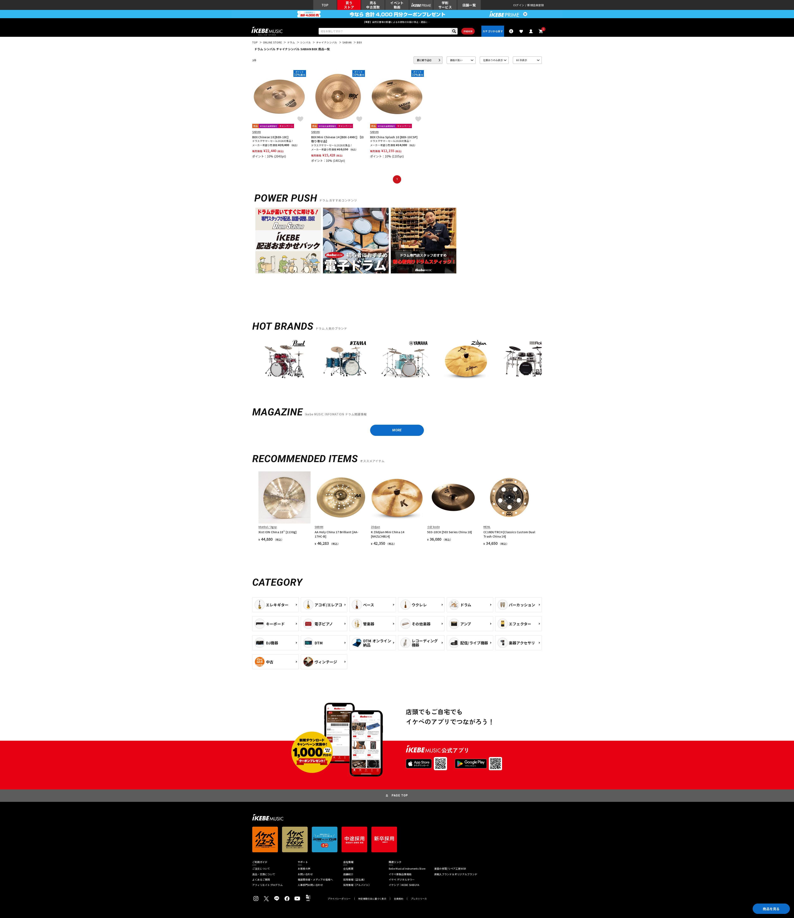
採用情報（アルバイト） (357, 884)
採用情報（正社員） (354, 879)
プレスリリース (419, 899)
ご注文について (261, 868)
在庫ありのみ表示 (493, 60)
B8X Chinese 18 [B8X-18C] (270, 137)
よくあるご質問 (261, 879)
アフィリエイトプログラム (267, 884)
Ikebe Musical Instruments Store (407, 868)
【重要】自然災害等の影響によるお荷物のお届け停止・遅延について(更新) (397, 22)
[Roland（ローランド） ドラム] (526, 361)
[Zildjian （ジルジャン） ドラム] (466, 361)
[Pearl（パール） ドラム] (284, 361)
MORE (397, 430)
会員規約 (398, 899)
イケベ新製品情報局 (400, 874)
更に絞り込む (424, 60)
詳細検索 (468, 31)
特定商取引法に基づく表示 (372, 899)
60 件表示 (521, 60)
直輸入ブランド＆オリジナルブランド (455, 874)
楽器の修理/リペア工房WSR (450, 868)
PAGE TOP (400, 795)
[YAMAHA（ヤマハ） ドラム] (405, 361)
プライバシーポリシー (339, 899)
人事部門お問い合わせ (310, 884)
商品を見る (771, 908)
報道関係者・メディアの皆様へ (315, 879)
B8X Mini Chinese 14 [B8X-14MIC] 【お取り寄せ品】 (337, 139)
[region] (397, 363)
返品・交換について (263, 874)
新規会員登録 (535, 5)
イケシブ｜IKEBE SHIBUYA (404, 884)
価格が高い (456, 60)
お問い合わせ (305, 874)
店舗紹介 (348, 874)
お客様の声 (304, 868)
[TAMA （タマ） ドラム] (345, 361)
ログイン (518, 5)
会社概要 (348, 868)
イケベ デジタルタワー (402, 879)
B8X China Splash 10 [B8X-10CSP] (394, 137)
